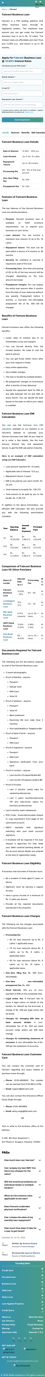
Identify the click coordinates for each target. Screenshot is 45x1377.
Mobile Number (8, 77)
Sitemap (6, 1328)
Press (40, 1321)
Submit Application (22, 120)
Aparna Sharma (32, 1253)
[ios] (33, 1351)
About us (6, 1317)
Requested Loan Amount (12, 99)
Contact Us (37, 1328)
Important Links (9, 1332)
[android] (12, 1351)
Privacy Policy (8, 1324)
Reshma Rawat (30, 1243)
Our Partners (8, 1321)
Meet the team (36, 1317)
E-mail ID (5, 88)
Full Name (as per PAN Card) (13, 66)
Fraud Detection (35, 1324)
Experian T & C (36, 1332)
